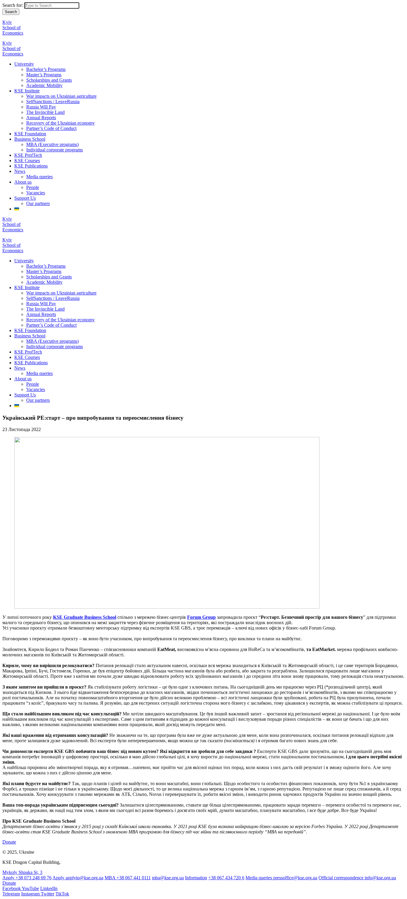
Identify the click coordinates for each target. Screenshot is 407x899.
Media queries (39, 176)
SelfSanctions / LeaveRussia (53, 101)
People (32, 187)
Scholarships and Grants (49, 80)
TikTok (62, 893)
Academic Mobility (44, 85)
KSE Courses (27, 160)
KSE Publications (31, 165)
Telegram (11, 893)
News (19, 171)
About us (23, 182)
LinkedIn (49, 888)
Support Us (25, 198)
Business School (29, 139)
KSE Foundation (30, 133)
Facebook (12, 888)
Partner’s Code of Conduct (51, 128)
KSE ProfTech (28, 155)
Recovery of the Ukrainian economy (60, 122)
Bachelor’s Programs (46, 69)
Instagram (31, 893)
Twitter (47, 893)
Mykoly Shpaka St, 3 (22, 872)
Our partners (38, 203)
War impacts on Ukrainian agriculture (61, 96)
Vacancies (35, 192)
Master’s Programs (43, 74)
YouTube (30, 888)
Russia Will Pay (41, 106)
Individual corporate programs (54, 149)
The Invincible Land (45, 112)
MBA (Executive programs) (52, 144)
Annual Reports (41, 117)
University (24, 63)
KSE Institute (27, 90)
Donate (9, 841)
